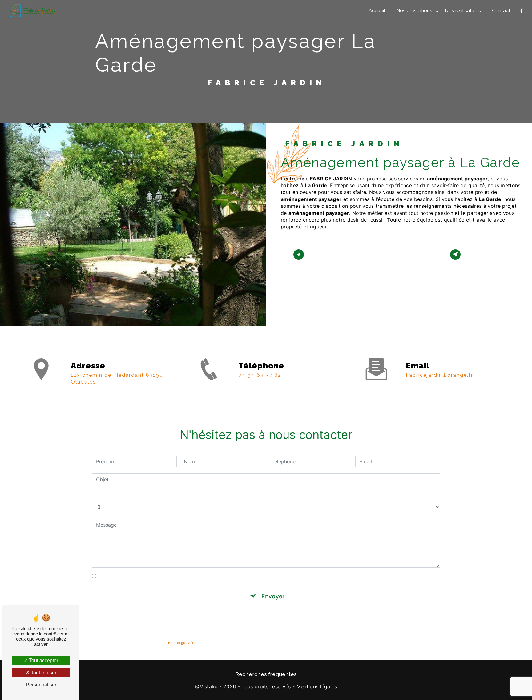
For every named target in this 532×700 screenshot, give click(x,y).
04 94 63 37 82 (259, 375)
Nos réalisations (463, 11)
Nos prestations (414, 11)
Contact (501, 11)
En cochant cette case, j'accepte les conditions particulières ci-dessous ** (185, 576)
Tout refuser (43, 672)
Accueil (377, 11)
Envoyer (272, 596)
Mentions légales (316, 686)
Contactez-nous (486, 254)
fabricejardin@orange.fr (439, 375)
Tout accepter (43, 660)
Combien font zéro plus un (123, 495)
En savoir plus (326, 254)
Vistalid (209, 686)
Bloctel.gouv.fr (180, 643)
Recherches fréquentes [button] (266, 674)
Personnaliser (41, 684)
